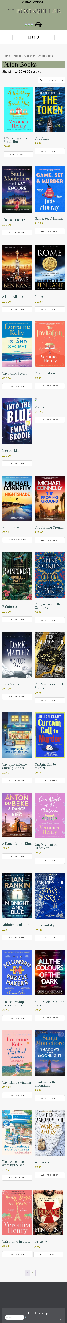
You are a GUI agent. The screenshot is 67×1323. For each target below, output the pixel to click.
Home (6, 55)
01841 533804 (33, 2)
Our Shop (41, 1313)
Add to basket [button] (18, 154)
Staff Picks (23, 1313)
